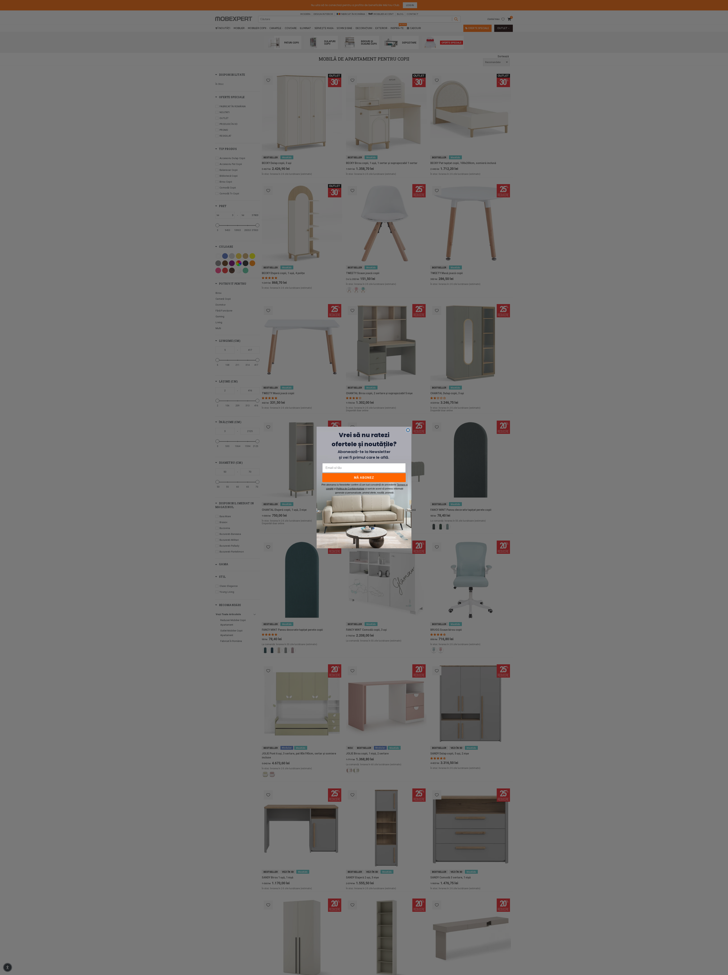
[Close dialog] (408, 430)
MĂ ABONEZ (364, 477)
